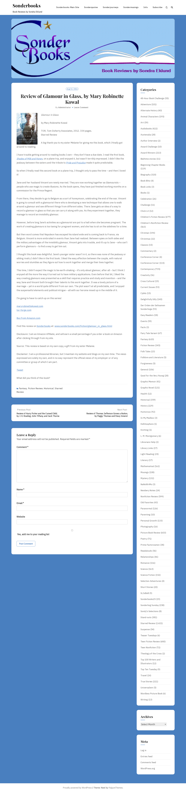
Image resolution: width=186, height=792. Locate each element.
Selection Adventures (151, 581)
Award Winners (148, 152)
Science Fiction (148, 575)
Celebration (146, 198)
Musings (145, 472)
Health (144, 393)
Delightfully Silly (149, 299)
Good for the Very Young (152, 375)
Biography (145, 174)
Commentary (147, 251)
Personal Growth (149, 520)
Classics (144, 244)
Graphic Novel (147, 387)
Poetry (144, 538)
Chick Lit (145, 211)
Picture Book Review (150, 532)
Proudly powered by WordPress (77, 787)
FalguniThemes (116, 787)
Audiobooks (146, 128)
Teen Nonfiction (148, 647)
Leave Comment (81, 107)
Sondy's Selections (149, 611)
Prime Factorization (150, 544)
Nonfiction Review (149, 496)
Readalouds (146, 550)
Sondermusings (131, 7)
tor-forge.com (24, 310)
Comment (22, 447)
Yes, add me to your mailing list (33, 534)
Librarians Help (148, 442)
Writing (144, 699)
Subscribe (157, 7)
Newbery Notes (148, 490)
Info (145, 7)
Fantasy (23, 388)
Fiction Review (35, 388)
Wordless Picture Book (151, 693)
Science (144, 569)
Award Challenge (149, 146)
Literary (144, 460)
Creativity (145, 275)
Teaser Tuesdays (149, 635)
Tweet (20, 370)
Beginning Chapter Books (153, 165)
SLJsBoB (145, 593)
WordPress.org (148, 768)
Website (21, 516)
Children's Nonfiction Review (154, 223)
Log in (143, 750)
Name (20, 489)
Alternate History (149, 110)
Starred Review (148, 623)
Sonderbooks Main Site (67, 7)
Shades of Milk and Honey (30, 158)
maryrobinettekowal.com (30, 306)
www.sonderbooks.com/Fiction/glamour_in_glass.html (83, 326)
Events (144, 321)
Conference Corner (150, 257)
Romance (145, 563)
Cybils (143, 293)
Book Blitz (145, 180)
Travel (144, 675)
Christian (145, 232)
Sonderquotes (91, 7)
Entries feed (146, 756)
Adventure (146, 104)
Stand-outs (146, 617)
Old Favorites (147, 502)
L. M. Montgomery (149, 436)
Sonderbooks (27, 5)
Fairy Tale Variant (149, 333)
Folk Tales (145, 351)
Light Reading (147, 454)
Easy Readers (147, 315)
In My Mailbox (147, 418)
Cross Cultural (147, 281)
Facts (143, 327)
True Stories (146, 681)
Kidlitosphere (147, 424)
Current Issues (148, 287)
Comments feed (148, 762)
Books (143, 192)
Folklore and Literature (152, 357)
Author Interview (149, 140)
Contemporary (147, 269)
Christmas (145, 238)
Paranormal (146, 508)
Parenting (145, 514)
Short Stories (147, 587)
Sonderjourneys (110, 7)
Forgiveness (146, 363)
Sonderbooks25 (148, 599)
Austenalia (146, 134)
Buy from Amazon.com (28, 318)
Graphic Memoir (148, 381)
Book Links (146, 186)
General (144, 369)
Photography (147, 526)
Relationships (147, 556)
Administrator (64, 107)
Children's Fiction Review (153, 217)
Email (20, 503)
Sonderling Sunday (150, 605)
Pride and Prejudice (76, 162)
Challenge (145, 205)
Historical (49, 388)
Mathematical (147, 466)
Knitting (145, 430)
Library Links (147, 448)
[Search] (172, 7)
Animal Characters (150, 116)
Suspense (145, 629)
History (144, 405)
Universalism (147, 687)
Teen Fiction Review (150, 641)
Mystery (144, 478)
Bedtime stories (148, 158)
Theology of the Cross (151, 653)
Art (142, 122)
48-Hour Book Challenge (152, 98)
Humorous (146, 411)
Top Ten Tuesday (149, 669)
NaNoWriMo (146, 484)
